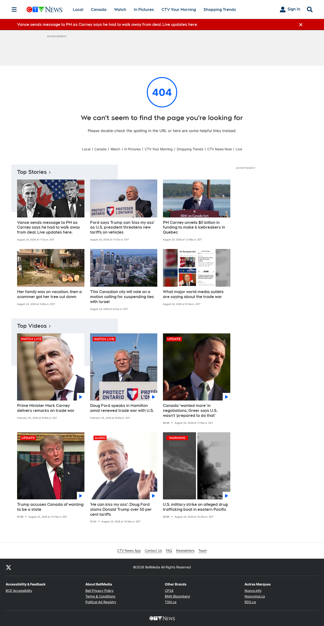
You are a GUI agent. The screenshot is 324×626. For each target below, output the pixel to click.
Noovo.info (253, 591)
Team (202, 550)
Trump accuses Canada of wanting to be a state (50, 507)
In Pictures (144, 9)
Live (239, 149)
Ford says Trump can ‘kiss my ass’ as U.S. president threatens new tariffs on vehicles (122, 227)
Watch (120, 9)
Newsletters (185, 550)
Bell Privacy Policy (99, 591)
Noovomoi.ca (255, 596)
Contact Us (153, 550)
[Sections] (14, 9)
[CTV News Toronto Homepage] (44, 9)
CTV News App (129, 550)
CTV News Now (219, 149)
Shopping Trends (220, 9)
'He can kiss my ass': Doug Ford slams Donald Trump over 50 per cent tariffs (121, 509)
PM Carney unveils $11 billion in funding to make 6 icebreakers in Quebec (194, 227)
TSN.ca (170, 602)
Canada (98, 9)
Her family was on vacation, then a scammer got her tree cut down (49, 294)
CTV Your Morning (179, 9)
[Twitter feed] (8, 567)
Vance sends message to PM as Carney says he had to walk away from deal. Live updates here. (48, 227)
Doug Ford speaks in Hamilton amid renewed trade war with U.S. (122, 408)
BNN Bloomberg (177, 596)
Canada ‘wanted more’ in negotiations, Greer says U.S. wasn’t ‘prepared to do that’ (190, 410)
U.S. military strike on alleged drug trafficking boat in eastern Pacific (195, 507)
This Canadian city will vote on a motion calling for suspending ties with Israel (122, 297)
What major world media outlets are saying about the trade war (193, 294)
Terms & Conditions (100, 596)
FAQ (169, 550)
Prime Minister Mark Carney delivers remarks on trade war (45, 408)
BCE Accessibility (19, 591)
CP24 (169, 591)
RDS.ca (250, 602)
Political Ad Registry (100, 602)
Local (78, 9)
